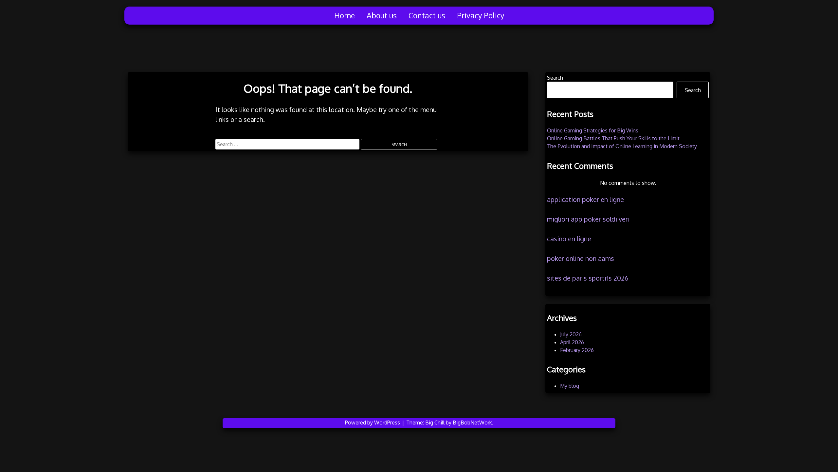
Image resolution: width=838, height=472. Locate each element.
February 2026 (577, 350)
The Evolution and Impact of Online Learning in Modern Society (622, 146)
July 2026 (571, 334)
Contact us (427, 15)
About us (382, 15)
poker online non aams (580, 258)
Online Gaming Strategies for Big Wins (592, 130)
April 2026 (572, 342)
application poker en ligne (585, 199)
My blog (569, 386)
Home (344, 15)
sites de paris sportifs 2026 (587, 278)
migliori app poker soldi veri (588, 219)
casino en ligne (569, 238)
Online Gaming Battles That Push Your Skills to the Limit (613, 138)
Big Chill (435, 422)
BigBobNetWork (472, 422)
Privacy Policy (480, 15)
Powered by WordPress (373, 422)
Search (555, 77)
